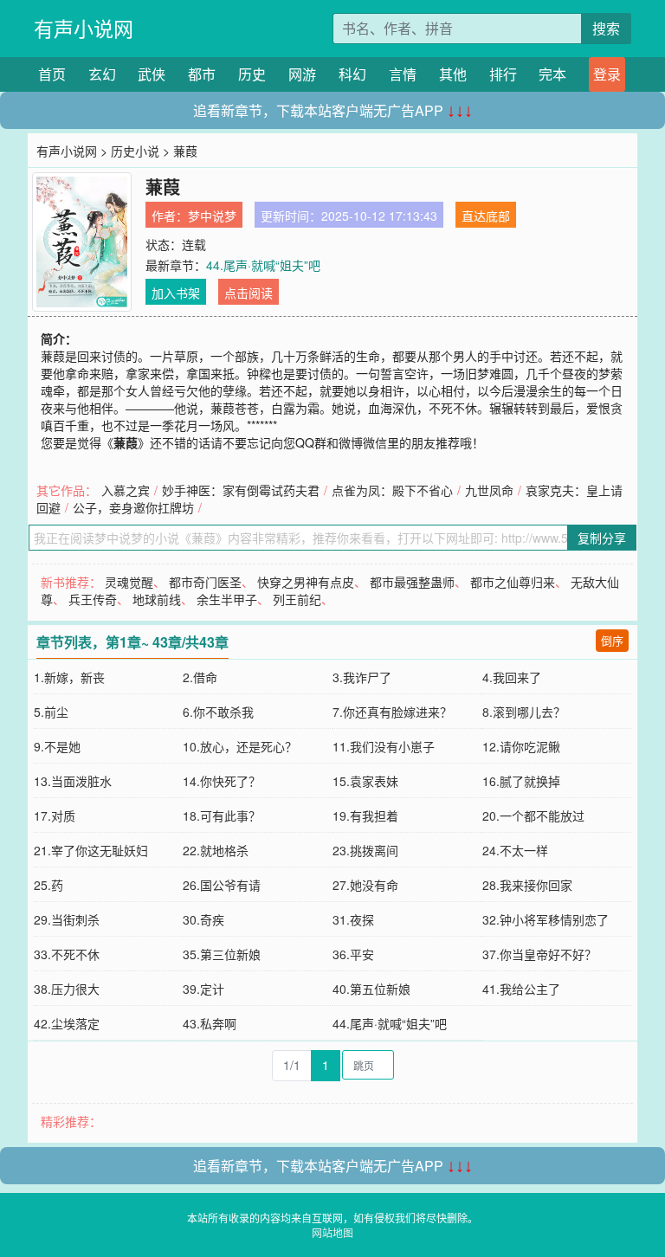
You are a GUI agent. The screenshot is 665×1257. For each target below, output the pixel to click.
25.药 (48, 884)
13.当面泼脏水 (73, 781)
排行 (503, 74)
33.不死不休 (67, 954)
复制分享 (602, 537)
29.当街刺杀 (67, 919)
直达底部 (486, 215)
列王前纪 (297, 599)
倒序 (612, 640)
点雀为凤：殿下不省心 (392, 490)
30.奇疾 (203, 919)
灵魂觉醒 (129, 581)
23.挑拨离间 (365, 850)
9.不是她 (57, 746)
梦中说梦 (212, 215)
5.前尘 (51, 711)
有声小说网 (83, 28)
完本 (552, 74)
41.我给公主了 (521, 988)
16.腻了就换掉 (521, 781)
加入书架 (176, 292)
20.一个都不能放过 (533, 815)
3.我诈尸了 (361, 677)
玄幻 (102, 74)
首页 (52, 74)
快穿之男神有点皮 (305, 581)
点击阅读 (248, 292)
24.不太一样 (515, 850)
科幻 (352, 74)
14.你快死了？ (222, 781)
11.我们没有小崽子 (383, 746)
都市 (202, 74)
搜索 (606, 28)
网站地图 (332, 1232)
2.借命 (200, 677)
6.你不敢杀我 (218, 711)
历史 (252, 74)
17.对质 (54, 815)
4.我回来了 (511, 677)
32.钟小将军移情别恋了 (545, 919)
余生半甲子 (227, 599)
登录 (607, 74)
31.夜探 (353, 919)
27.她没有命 (365, 884)
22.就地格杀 (216, 850)
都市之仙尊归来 (512, 581)
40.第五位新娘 (371, 988)
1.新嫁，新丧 (69, 677)
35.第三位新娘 (222, 954)
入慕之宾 (125, 490)
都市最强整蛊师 (412, 581)
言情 (402, 74)
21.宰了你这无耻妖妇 (91, 850)
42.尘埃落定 (67, 1023)
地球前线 (156, 599)
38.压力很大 (67, 988)
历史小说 (135, 150)
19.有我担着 (365, 815)
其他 (453, 74)
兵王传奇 (92, 599)
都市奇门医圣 (205, 581)
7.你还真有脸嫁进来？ (392, 711)
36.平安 (353, 954)
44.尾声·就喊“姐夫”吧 (263, 265)
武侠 (151, 74)
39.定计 (203, 988)
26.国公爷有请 (222, 884)
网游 (302, 74)
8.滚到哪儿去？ (523, 711)
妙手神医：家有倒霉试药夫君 (241, 490)
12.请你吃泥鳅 (521, 746)
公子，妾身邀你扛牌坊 (133, 507)
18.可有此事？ (222, 815)
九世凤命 (489, 490)
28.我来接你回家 (527, 884)
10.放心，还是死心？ (240, 746)
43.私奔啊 (209, 1023)
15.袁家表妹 (365, 781)
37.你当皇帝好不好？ (539, 954)
